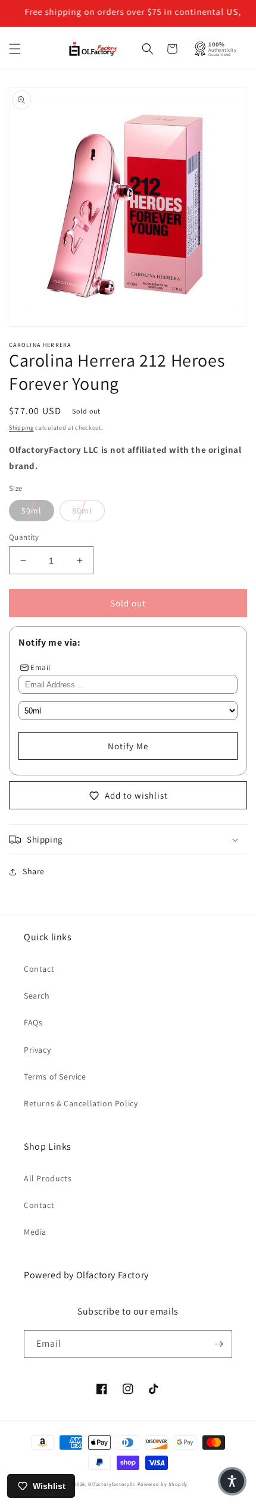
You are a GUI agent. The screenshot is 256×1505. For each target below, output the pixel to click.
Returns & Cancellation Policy (81, 1103)
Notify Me (128, 746)
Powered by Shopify (163, 1484)
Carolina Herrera (40, 345)
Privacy (37, 1049)
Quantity (24, 537)
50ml (31, 510)
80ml (82, 510)
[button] (15, 49)
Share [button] (34, 871)
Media (35, 1231)
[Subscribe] (218, 1344)
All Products (47, 1178)
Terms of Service (55, 1076)
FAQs (33, 1022)
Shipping (21, 427)
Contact (39, 968)
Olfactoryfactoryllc (111, 1484)
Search (37, 995)
